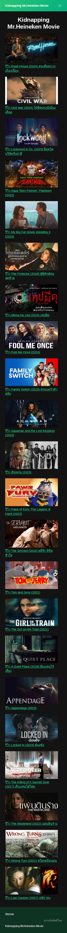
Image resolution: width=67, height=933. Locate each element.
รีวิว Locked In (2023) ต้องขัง (24, 745)
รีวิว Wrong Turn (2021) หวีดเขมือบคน (31, 860)
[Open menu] (60, 6)
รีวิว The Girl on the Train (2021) (27, 629)
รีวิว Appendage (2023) (20, 708)
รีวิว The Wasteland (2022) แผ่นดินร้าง (31, 823)
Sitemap (9, 913)
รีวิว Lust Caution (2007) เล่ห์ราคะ (28, 898)
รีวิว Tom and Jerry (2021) (22, 592)
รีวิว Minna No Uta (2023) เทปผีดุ (27, 315)
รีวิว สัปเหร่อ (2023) (18, 472)
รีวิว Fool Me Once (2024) (22, 352)
